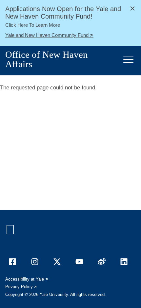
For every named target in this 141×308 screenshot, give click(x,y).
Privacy (21, 286)
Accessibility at (27, 279)
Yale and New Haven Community (49, 35)
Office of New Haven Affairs (46, 59)
